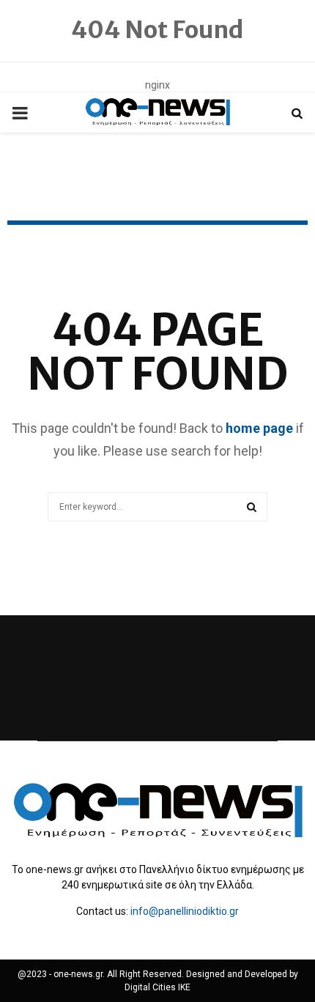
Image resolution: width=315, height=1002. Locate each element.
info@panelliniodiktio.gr (184, 911)
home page (259, 428)
